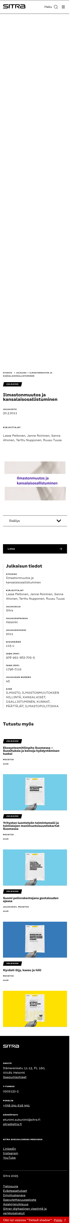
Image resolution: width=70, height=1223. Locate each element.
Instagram (10, 1153)
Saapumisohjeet (15, 1077)
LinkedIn (9, 1149)
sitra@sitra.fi (12, 1124)
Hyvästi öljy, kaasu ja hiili (22, 970)
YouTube (9, 1158)
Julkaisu (21, 373)
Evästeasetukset (15, 1191)
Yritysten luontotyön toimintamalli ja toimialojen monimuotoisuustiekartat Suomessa (31, 825)
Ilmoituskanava (14, 1195)
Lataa (11, 548)
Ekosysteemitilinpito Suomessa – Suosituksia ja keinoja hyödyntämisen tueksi (31, 750)
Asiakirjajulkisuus (15, 1204)
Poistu (58, 1220)
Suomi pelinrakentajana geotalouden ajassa (30, 900)
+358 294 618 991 (16, 1105)
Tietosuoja (10, 1186)
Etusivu (7, 373)
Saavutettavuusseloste (19, 1200)
